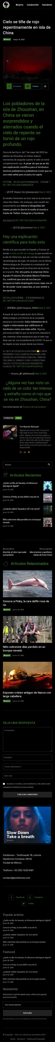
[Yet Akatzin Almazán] (10, 439)
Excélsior (41, 406)
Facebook (20, 897)
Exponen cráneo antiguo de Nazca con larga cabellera (27, 694)
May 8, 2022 (45, 192)
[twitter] (29, 451)
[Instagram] (30, 897)
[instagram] (21, 451)
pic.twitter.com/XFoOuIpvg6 (28, 366)
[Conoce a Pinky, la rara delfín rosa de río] (47, 498)
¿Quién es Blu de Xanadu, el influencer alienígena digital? (20, 485)
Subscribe (27, 1013)
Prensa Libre (29, 406)
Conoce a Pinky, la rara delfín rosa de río (21, 496)
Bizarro (7, 39)
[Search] (49, 465)
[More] (45, 86)
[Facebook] (11, 897)
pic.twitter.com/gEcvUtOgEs (18, 300)
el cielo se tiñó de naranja (22, 253)
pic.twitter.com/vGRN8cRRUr (18, 185)
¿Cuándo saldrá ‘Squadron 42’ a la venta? (21, 509)
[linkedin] (25, 451)
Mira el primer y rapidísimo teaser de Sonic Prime (41, 553)
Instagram (38, 897)
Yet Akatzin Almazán (29, 426)
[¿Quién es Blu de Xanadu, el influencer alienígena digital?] (47, 485)
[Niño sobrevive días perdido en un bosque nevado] (47, 522)
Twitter (31, 903)
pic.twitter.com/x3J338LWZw (31, 220)
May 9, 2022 (40, 373)
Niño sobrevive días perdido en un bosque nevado (22, 521)
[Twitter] (23, 903)
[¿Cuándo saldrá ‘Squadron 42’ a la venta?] (47, 510)
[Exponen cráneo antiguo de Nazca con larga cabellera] (27, 675)
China (18, 418)
